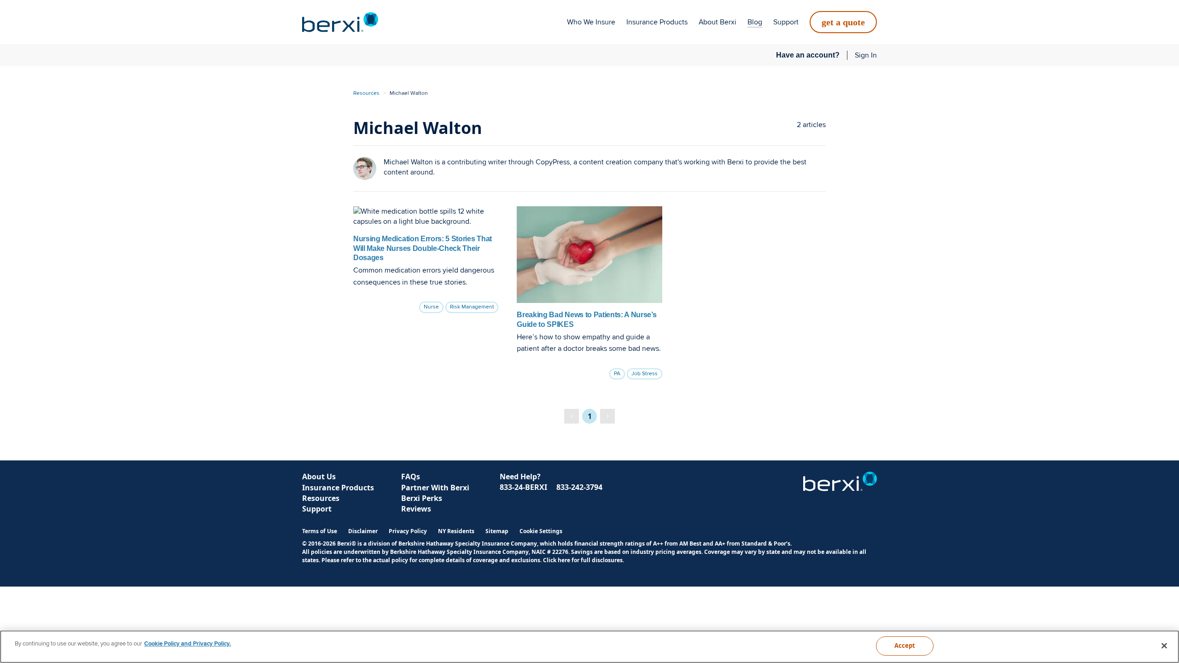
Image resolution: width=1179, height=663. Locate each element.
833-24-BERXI (523, 487)
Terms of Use (319, 531)
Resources (366, 93)
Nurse (431, 306)
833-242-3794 (579, 487)
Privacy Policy (408, 531)
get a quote (843, 22)
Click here (556, 560)
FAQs (410, 476)
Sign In (866, 55)
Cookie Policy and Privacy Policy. (187, 643)
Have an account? (808, 55)
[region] (589, 646)
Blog (754, 22)
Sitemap (496, 531)
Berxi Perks (421, 498)
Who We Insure (591, 22)
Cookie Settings (540, 531)
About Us (319, 476)
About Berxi (717, 22)
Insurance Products (657, 22)
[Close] (1164, 645)
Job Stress (644, 373)
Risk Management (472, 306)
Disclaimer (363, 531)
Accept (905, 645)
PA (617, 373)
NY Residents (456, 531)
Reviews (416, 509)
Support (786, 22)
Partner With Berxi (435, 488)
